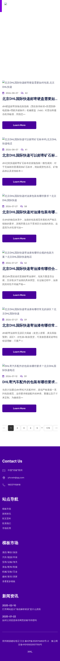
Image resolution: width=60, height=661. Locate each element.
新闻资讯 (6, 513)
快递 (41, 46)
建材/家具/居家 (9, 576)
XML (30, 651)
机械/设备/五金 (9, 571)
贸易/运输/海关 (9, 562)
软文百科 (30, 46)
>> (56, 428)
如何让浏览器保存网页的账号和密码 (19, 620)
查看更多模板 (8, 581)
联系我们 (6, 523)
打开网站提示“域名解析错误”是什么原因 (21, 609)
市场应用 (6, 528)
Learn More (19, 125)
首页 (18, 46)
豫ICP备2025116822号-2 (37, 641)
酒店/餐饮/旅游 (9, 552)
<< (4, 428)
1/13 (48, 428)
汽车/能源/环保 (9, 557)
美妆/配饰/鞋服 (9, 567)
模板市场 (6, 509)
